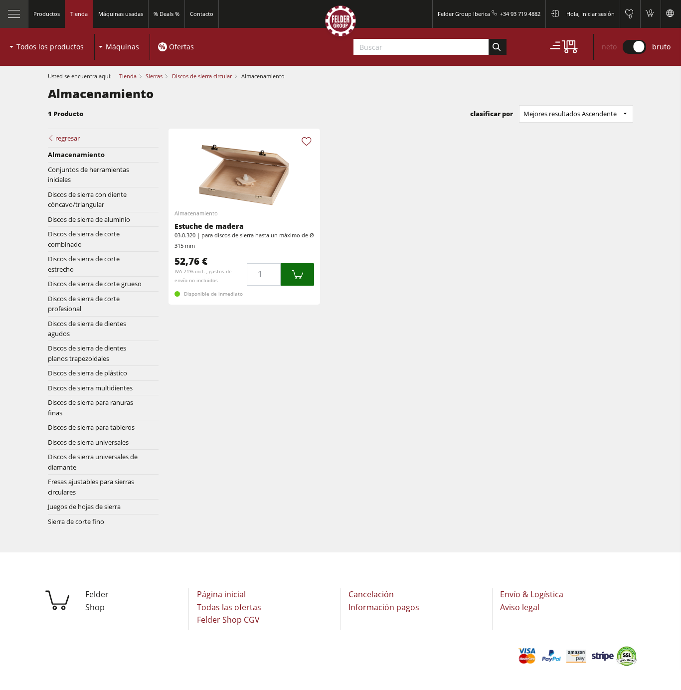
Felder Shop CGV (228, 619)
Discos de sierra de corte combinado (84, 238)
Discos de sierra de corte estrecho (84, 263)
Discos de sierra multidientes (90, 387)
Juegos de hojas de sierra (84, 506)
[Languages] (671, 14)
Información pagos (383, 607)
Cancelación (371, 594)
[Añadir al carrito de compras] (298, 274)
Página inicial (221, 594)
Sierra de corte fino (76, 521)
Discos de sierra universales (88, 442)
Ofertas (181, 46)
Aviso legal (519, 607)
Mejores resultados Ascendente (570, 113)
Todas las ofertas (229, 607)
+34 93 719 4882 (520, 13)
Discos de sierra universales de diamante (93, 461)
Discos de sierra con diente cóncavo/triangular (87, 199)
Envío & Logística (531, 594)
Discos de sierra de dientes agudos (87, 328)
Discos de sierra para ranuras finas (90, 407)
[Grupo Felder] (340, 23)
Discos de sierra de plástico (87, 372)
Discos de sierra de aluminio (89, 219)
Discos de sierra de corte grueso (95, 283)
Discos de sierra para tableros (91, 427)
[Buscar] (497, 47)
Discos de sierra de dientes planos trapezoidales (87, 353)
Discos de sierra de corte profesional (84, 303)
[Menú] (14, 14)
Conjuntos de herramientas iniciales (88, 174)
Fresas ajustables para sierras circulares (91, 486)
